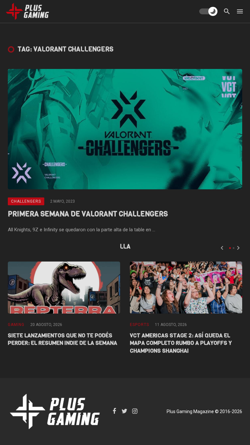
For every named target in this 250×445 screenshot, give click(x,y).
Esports (139, 324)
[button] (230, 248)
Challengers (26, 201)
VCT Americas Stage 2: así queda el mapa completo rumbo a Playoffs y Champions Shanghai (181, 343)
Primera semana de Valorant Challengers (88, 214)
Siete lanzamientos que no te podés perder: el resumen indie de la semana (62, 339)
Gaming (16, 324)
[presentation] (222, 248)
